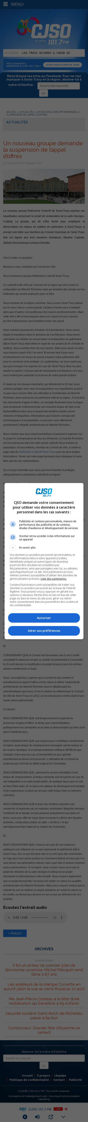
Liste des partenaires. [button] (54, 579)
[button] (44, 548)
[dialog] (44, 561)
